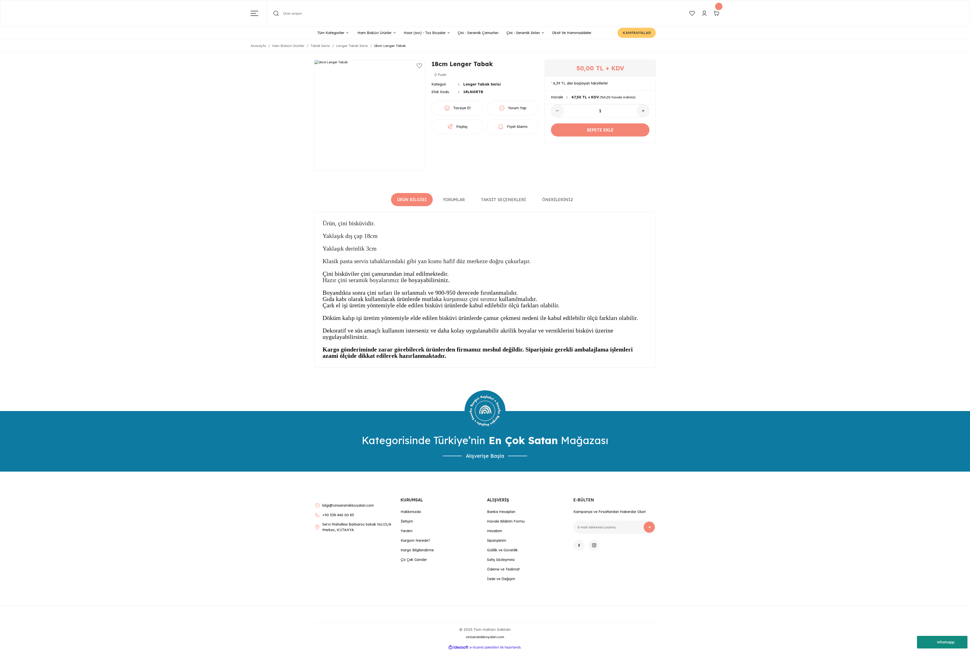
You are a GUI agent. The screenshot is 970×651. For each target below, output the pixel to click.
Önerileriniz (557, 199)
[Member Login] (704, 13)
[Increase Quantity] (643, 110)
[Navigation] (259, 13)
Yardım (407, 531)
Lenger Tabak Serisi (482, 84)
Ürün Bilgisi (412, 199)
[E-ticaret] (484, 647)
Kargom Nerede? (415, 540)
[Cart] (716, 13)
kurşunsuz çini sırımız (470, 299)
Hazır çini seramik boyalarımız (361, 280)
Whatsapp (946, 642)
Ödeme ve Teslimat (503, 569)
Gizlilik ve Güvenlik (502, 550)
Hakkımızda (411, 511)
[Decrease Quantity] (557, 110)
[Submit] (649, 527)
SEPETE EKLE (600, 129)
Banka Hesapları (501, 511)
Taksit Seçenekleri (503, 199)
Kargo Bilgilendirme (417, 550)
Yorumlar (454, 199)
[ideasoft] (458, 647)
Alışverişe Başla (485, 456)
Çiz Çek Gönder (414, 559)
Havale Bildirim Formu (506, 521)
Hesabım (494, 531)
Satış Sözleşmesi (501, 559)
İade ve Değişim (501, 579)
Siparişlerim (496, 540)
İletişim (407, 521)
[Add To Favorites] (419, 66)
